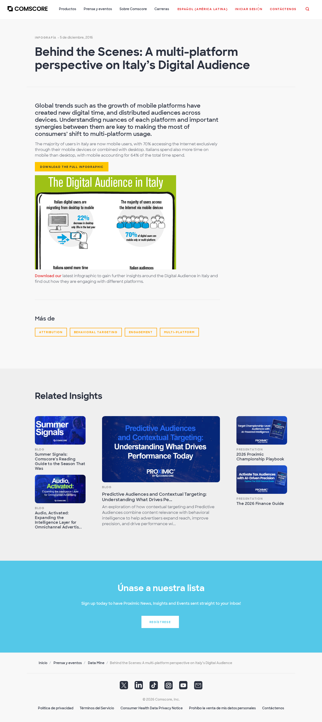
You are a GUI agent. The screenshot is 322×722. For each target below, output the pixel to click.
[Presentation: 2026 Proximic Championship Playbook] (261, 430)
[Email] (198, 687)
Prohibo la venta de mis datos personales (222, 708)
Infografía (46, 38)
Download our (48, 275)
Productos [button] (67, 9)
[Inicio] (28, 11)
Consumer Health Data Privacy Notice (151, 708)
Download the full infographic (71, 167)
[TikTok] (153, 687)
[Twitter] (124, 687)
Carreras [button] (161, 9)
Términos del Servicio (97, 708)
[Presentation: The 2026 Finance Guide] (261, 479)
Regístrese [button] (160, 622)
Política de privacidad (55, 708)
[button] (202, 11)
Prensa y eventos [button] (98, 9)
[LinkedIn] (139, 687)
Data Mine (96, 663)
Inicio (43, 663)
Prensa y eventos (68, 663)
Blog (40, 449)
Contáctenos (273, 708)
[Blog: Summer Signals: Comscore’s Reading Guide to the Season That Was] (60, 430)
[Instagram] (168, 687)
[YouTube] (183, 687)
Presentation (249, 449)
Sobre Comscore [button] (133, 9)
